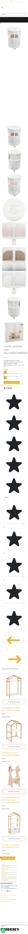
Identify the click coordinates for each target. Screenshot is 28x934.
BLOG (3, 871)
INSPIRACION (5, 873)
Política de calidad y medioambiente (8, 899)
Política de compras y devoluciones (8, 895)
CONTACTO (4, 875)
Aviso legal (3, 893)
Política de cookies (5, 897)
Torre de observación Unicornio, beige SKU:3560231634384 (11, 800)
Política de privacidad (5, 901)
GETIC (6, 926)
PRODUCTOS (5, 868)
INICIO (3, 864)
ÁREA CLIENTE (5, 880)
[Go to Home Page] (1, 18)
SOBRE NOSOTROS (6, 866)
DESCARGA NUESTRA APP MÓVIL (9, 877)
